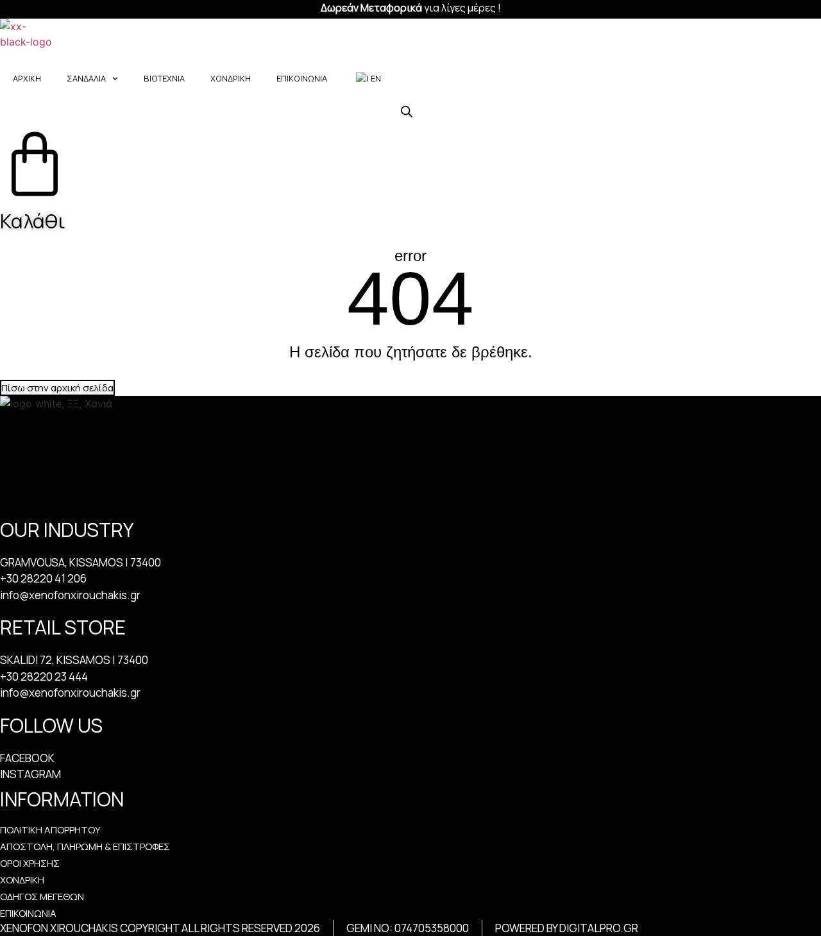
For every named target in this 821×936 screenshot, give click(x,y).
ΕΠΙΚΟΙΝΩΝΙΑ (301, 78)
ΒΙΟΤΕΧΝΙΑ (164, 78)
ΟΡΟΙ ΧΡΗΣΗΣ (30, 863)
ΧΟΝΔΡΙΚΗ (230, 78)
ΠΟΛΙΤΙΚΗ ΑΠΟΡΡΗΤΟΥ (50, 830)
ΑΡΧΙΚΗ (27, 78)
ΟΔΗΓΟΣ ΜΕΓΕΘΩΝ (42, 896)
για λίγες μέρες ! (411, 8)
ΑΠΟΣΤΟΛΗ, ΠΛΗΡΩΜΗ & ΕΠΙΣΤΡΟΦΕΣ (85, 846)
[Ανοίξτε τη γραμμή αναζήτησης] (406, 111)
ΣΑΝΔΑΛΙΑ (86, 78)
